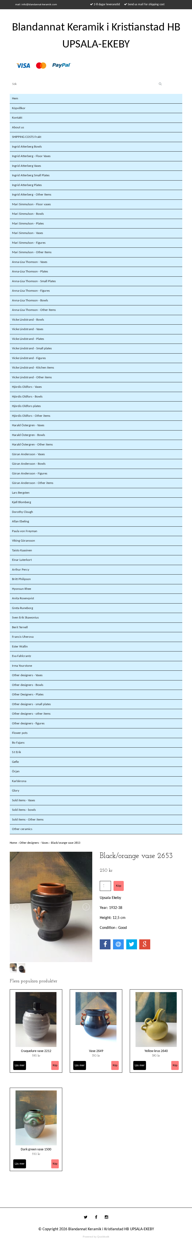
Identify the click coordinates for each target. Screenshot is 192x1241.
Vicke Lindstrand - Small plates (32, 348)
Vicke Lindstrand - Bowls (28, 319)
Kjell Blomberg (21, 502)
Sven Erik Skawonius (25, 617)
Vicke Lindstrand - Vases (27, 329)
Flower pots (20, 733)
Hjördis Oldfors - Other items (31, 415)
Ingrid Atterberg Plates (27, 185)
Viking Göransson (23, 540)
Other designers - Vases (27, 675)
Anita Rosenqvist (23, 598)
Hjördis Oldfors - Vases (27, 387)
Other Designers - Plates (28, 694)
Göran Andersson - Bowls (29, 463)
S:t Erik (16, 752)
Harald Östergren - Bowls (28, 435)
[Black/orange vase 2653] (51, 907)
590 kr (36, 1055)
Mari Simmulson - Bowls (28, 213)
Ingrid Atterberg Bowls (27, 146)
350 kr (96, 1055)
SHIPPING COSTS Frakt (26, 137)
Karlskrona (19, 781)
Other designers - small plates (31, 704)
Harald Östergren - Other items (32, 444)
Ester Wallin (20, 646)
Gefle (15, 762)
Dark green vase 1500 (36, 1149)
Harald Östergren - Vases (28, 425)
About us (18, 127)
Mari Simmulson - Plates (28, 223)
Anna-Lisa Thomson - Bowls (30, 300)
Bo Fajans (18, 742)
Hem (15, 98)
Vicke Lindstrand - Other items (32, 377)
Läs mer (19, 1065)
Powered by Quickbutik (96, 1236)
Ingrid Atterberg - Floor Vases (31, 156)
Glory (15, 790)
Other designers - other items (31, 713)
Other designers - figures (28, 723)
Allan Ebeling (20, 521)
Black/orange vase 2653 (66, 842)
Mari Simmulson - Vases (27, 233)
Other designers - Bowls (27, 685)
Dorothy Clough (22, 512)
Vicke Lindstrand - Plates (28, 339)
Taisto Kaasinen (22, 550)
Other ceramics (22, 829)
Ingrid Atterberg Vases (26, 166)
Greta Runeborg (22, 608)
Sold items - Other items (28, 819)
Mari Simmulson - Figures (29, 242)
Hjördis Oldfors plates (26, 406)
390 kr (156, 1055)
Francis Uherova (23, 636)
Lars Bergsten (21, 492)
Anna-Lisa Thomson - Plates (30, 271)
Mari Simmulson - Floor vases (31, 204)
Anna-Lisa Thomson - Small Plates (34, 281)
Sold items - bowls (24, 810)
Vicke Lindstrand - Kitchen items (33, 367)
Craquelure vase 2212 (36, 1051)
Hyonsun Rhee (21, 589)
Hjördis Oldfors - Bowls (27, 396)
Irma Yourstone (22, 665)
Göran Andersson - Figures (29, 473)
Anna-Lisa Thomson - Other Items (34, 310)
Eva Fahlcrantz (21, 656)
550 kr (36, 1154)
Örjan (16, 771)
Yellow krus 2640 (156, 1051)
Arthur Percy (20, 569)
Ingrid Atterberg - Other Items (31, 194)
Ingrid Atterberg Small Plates (31, 175)
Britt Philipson (21, 579)
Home (15, 842)
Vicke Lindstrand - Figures (29, 358)
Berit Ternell (20, 627)
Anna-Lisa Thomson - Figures (31, 290)
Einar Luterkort (22, 560)
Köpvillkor (19, 108)
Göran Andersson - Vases (28, 454)
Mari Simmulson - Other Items (32, 252)
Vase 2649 (96, 1051)
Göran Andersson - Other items (32, 483)
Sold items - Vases (23, 800)
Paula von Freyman (24, 531)
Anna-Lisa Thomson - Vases (29, 262)
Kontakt (17, 117)
